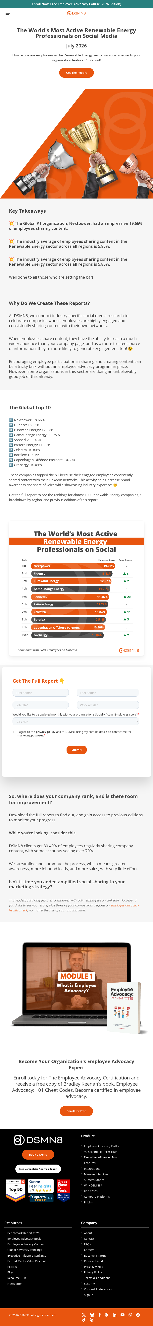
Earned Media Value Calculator (28, 1261)
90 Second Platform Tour (100, 1152)
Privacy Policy (93, 1272)
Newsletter (14, 1284)
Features (90, 1163)
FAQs (87, 1244)
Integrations (92, 1169)
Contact (89, 1238)
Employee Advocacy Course (25, 1244)
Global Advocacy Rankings (24, 1250)
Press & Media (93, 1267)
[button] (8, 13)
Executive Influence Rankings (26, 1255)
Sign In (88, 1295)
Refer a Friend (93, 1261)
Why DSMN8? (93, 1185)
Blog (10, 1272)
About (88, 1233)
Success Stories (94, 1180)
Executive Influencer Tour (101, 1157)
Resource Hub (16, 1278)
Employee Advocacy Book (24, 1238)
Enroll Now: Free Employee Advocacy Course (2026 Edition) (76, 4)
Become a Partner (96, 1255)
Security (89, 1284)
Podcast (12, 1267)
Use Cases (91, 1191)
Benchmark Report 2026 (23, 1233)
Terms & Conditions (97, 1278)
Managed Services (96, 1174)
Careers (89, 1250)
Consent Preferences (98, 1289)
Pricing (88, 1202)
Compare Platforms (97, 1196)
